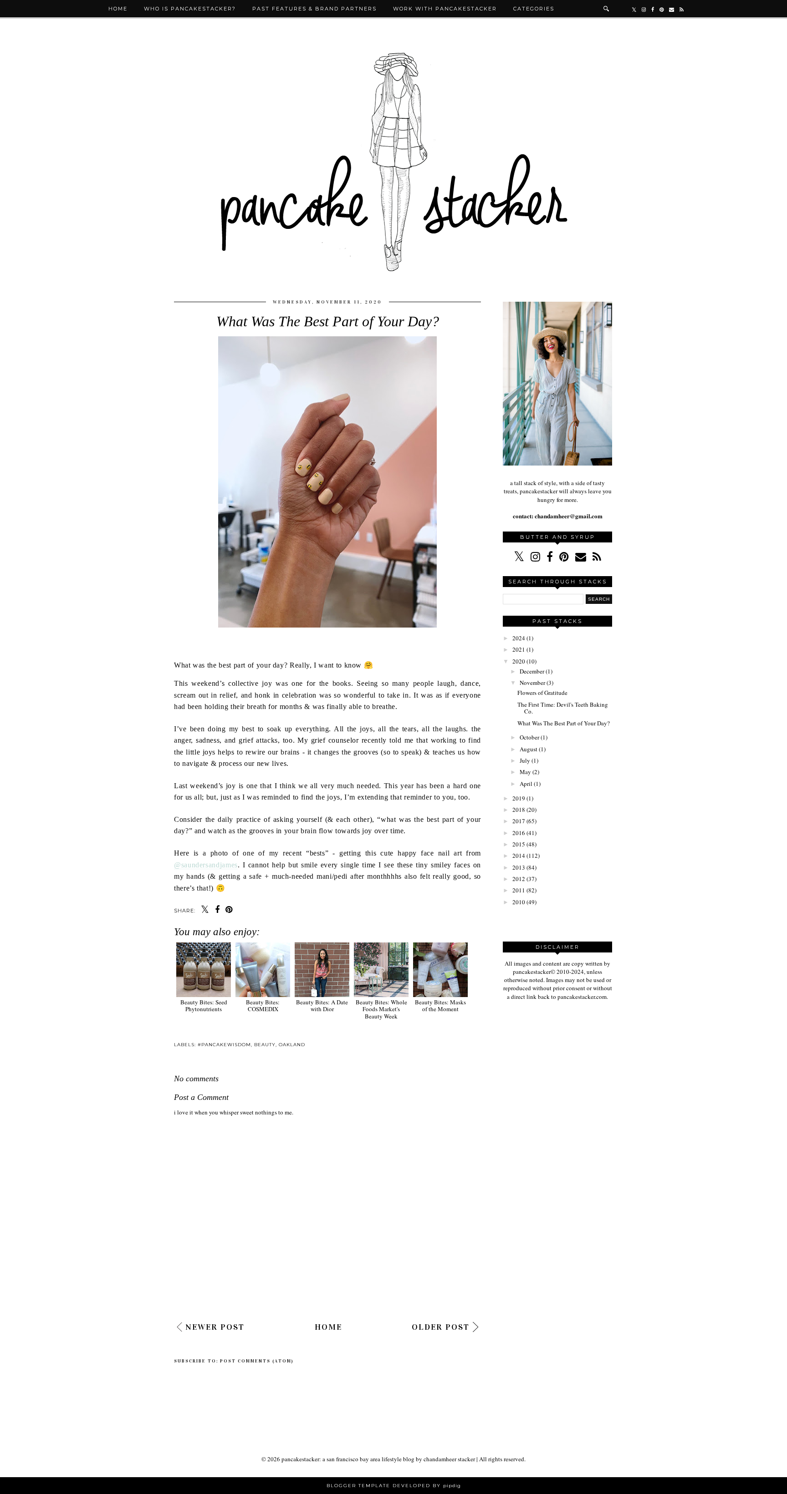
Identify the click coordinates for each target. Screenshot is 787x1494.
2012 (518, 879)
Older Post (441, 1327)
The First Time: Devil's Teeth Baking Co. (562, 708)
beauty (265, 1045)
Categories (533, 8)
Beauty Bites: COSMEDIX (263, 1005)
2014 (518, 855)
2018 (518, 809)
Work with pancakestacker (445, 8)
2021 (518, 649)
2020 (518, 661)
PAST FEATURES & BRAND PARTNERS (314, 8)
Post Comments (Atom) (257, 1361)
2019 (518, 798)
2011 (518, 890)
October (529, 737)
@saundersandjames (206, 865)
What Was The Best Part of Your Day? (563, 723)
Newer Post (215, 1327)
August (528, 749)
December (532, 671)
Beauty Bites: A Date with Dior (322, 1005)
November (532, 683)
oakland (292, 1045)
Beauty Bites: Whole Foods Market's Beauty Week (381, 1009)
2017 (518, 821)
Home (118, 8)
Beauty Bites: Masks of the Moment (440, 1005)
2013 (518, 867)
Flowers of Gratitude (542, 693)
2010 (518, 902)
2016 (518, 833)
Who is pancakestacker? (190, 8)
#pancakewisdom (224, 1045)
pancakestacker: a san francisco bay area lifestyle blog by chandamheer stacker (378, 1459)
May (525, 772)
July (525, 760)
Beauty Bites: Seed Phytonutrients (203, 1005)
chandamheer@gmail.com (568, 516)
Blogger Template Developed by (394, 1486)
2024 (518, 638)
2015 (518, 844)
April (526, 784)
